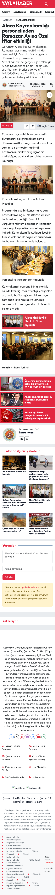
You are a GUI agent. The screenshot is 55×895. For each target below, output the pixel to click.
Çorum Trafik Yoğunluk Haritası (37, 758)
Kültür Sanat (34, 860)
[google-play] (34, 788)
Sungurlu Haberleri (14, 883)
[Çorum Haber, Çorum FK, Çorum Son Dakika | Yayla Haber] (17, 4)
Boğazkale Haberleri (15, 842)
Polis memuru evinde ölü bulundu (14, 472)
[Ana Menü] (50, 3)
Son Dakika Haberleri (15, 777)
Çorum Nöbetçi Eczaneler (11, 747)
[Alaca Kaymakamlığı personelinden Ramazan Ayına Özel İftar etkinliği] (27, 106)
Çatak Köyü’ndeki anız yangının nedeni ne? (13, 529)
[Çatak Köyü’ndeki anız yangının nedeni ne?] (14, 519)
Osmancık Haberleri (15, 874)
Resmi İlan (18, 801)
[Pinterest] (22, 736)
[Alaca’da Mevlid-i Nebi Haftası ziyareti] (41, 490)
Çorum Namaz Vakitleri (11, 758)
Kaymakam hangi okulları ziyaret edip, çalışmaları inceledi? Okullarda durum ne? (39, 475)
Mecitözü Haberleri (14, 865)
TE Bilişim (48, 862)
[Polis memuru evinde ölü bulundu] (14, 462)
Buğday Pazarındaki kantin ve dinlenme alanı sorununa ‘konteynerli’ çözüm (14, 504)
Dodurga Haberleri (14, 851)
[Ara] (46, 3)
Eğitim (35, 851)
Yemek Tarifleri (13, 888)
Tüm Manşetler (39, 766)
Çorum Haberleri (13, 845)
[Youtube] (38, 736)
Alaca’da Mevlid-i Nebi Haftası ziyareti (39, 501)
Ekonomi (10, 854)
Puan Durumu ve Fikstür (12, 768)
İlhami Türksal (26, 432)
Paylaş (9, 125)
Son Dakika (20, 12)
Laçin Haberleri (13, 862)
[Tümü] (51, 621)
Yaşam (36, 885)
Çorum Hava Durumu (37, 747)
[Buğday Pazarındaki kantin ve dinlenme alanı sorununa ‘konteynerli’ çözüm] (14, 490)
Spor (23, 880)
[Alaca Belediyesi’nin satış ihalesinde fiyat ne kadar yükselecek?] (41, 519)
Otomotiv (36, 874)
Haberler (7, 20)
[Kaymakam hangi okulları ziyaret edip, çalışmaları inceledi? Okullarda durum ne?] (41, 462)
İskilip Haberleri (13, 857)
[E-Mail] (21, 439)
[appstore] (18, 788)
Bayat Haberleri (13, 840)
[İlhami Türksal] (9, 434)
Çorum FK (45, 798)
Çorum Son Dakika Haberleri (18, 848)
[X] (16, 736)
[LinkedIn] (33, 736)
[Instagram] (27, 736)
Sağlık (26, 877)
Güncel (25, 854)
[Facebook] (11, 736)
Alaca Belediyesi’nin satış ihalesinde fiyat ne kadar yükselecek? (40, 531)
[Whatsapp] (43, 736)
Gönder (9, 577)
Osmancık (36, 12)
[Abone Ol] (45, 125)
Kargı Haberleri (13, 860)
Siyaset (9, 880)
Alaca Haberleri (25, 20)
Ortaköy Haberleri (14, 871)
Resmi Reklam (34, 801)
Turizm (34, 883)
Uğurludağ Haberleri (15, 885)
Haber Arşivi (38, 777)
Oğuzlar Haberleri (14, 868)
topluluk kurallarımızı (30, 587)
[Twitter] (26, 439)
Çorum (6, 12)
